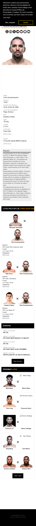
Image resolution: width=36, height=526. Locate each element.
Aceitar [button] (25, 22)
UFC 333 (5, 332)
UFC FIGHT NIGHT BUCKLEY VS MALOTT (16, 338)
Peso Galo (7, 131)
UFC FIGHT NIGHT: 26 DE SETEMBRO (14, 349)
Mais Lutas (17, 475)
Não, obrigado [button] (10, 22)
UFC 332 (5, 343)
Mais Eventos (18, 361)
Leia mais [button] (6, 17)
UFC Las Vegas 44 (8, 310)
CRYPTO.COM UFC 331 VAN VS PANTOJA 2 (16, 355)
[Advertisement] (17, 79)
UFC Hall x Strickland (9, 278)
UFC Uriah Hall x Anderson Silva (12, 247)
